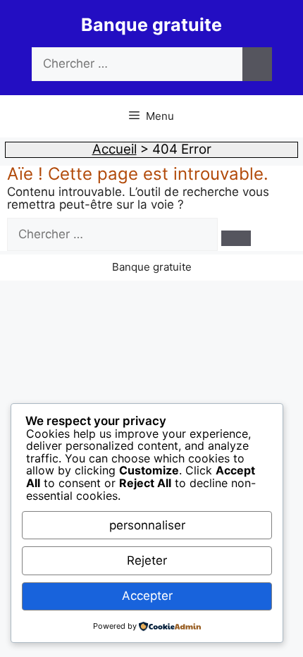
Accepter (147, 596)
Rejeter (147, 560)
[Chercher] (257, 64)
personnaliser (147, 525)
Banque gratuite (151, 24)
